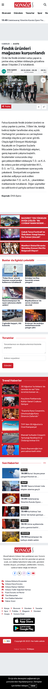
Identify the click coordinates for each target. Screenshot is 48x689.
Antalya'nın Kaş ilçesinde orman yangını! (32, 280)
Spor (40, 13)
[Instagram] (24, 573)
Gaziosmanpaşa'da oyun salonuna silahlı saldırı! (11, 303)
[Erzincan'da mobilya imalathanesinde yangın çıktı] (35, 316)
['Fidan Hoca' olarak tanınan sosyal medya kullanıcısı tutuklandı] (12, 270)
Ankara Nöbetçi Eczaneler (16, 581)
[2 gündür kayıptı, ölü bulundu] (12, 316)
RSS (8, 641)
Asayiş (16, 44)
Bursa (24, 470)
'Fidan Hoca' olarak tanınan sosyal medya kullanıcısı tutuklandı (12, 280)
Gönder (8, 365)
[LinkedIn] (28, 573)
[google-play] (24, 629)
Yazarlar (30, 13)
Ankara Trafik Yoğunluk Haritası (18, 590)
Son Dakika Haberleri (14, 598)
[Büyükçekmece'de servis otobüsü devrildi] (35, 293)
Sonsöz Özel (19, 614)
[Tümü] (44, 463)
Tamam (32, 686)
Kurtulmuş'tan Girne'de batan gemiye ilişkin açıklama (32, 513)
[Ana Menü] (3, 5)
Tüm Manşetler (11, 595)
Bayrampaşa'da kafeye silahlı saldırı (31, 538)
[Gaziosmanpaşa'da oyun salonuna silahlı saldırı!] (12, 293)
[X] (19, 573)
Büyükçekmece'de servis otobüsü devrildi (33, 303)
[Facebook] (15, 573)
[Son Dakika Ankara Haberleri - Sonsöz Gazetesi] (24, 5)
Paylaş (7, 106)
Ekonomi (6, 13)
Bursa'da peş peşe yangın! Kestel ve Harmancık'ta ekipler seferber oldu (33, 475)
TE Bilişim (30, 649)
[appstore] (24, 621)
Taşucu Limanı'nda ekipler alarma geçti (33, 488)
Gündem (18, 13)
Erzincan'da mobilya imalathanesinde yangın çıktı (34, 326)
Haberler (6, 44)
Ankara (25, 508)
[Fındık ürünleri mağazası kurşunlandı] (24, 89)
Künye (6, 608)
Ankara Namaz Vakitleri (14, 587)
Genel (24, 482)
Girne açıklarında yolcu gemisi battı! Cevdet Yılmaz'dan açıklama (32, 526)
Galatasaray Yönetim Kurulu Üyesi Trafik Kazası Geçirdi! (24, 20)
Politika (15, 611)
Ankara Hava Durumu (14, 584)
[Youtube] (33, 573)
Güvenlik (25, 495)
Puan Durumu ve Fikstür (14, 593)
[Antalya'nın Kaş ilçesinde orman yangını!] (35, 270)
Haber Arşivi (10, 601)
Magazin (26, 611)
